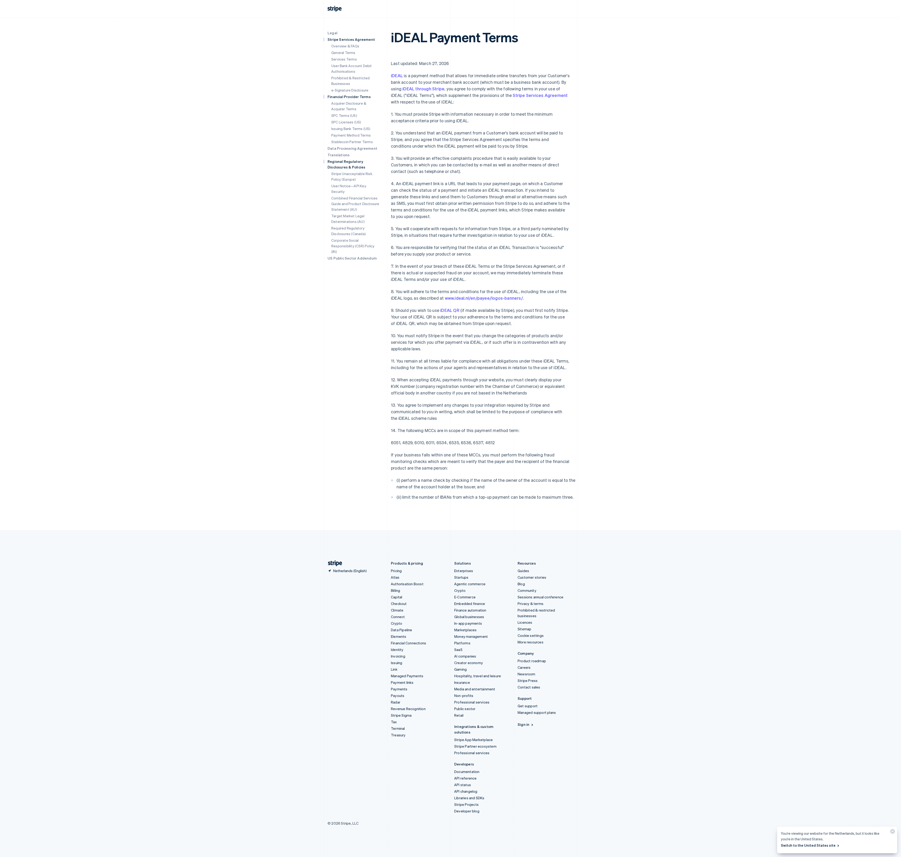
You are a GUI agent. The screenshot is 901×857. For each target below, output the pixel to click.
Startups (461, 577)
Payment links (402, 682)
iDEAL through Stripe (423, 88)
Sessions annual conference (540, 597)
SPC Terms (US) (344, 115)
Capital (396, 597)
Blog (521, 584)
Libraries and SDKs (469, 798)
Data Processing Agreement (352, 148)
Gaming (460, 669)
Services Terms (344, 59)
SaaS (458, 649)
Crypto (396, 623)
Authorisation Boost (407, 584)
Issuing (396, 662)
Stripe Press (528, 680)
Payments (399, 689)
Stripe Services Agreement (540, 95)
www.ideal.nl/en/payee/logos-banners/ (484, 298)
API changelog (465, 791)
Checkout (399, 603)
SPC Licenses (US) (346, 122)
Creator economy (468, 662)
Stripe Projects (466, 804)
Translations (339, 155)
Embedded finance (469, 603)
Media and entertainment (474, 689)
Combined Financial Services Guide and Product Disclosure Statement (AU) (355, 204)
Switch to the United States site (808, 845)
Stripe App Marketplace (473, 739)
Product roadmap (532, 660)
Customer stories (532, 577)
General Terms (343, 52)
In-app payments (468, 623)
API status (462, 784)
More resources (530, 642)
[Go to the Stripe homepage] (333, 563)
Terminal (398, 728)
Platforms (462, 643)
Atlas (395, 577)
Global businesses (469, 616)
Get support (528, 706)
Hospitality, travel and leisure (477, 675)
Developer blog (466, 811)
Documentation (467, 771)
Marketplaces (465, 629)
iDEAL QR (449, 310)
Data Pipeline (401, 629)
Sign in (523, 724)
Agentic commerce (469, 584)
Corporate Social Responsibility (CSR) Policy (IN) (352, 246)
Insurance (462, 682)
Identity (397, 649)
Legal (332, 33)
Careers (524, 667)
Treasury (398, 735)
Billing (395, 590)
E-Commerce (465, 597)
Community (527, 590)
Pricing (396, 570)
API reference (465, 778)
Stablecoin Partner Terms (352, 141)
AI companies (465, 656)
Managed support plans (537, 712)
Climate (397, 610)
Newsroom (526, 674)
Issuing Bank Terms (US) (350, 128)
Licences (525, 622)
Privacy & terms (530, 603)
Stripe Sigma (401, 715)
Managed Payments (407, 675)
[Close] (891, 832)
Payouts (397, 695)
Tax (394, 721)
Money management (471, 636)
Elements (398, 636)
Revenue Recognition (408, 708)
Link (394, 669)
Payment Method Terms (351, 135)
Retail (458, 715)
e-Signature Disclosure (349, 90)
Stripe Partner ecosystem (475, 746)
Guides (523, 570)
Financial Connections (408, 643)
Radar (395, 702)
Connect (398, 616)
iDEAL (397, 75)
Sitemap (524, 629)
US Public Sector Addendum (352, 258)
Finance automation (470, 610)
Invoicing (398, 656)
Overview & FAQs (345, 46)
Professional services (471, 702)
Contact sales (529, 687)
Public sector (465, 708)
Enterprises (463, 570)
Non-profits (463, 695)
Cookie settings (531, 635)
